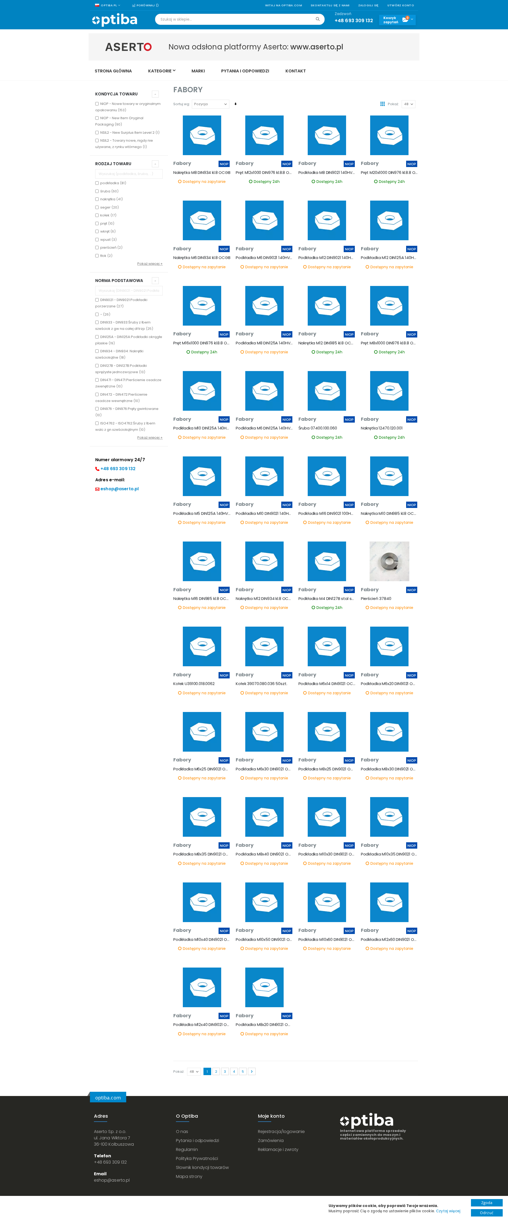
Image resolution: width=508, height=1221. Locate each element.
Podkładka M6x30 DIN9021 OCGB (264, 769)
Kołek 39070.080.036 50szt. (261, 683)
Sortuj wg (181, 104)
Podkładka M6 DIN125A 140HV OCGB (264, 428)
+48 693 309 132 (118, 469)
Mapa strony (189, 1176)
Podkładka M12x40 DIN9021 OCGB (201, 1024)
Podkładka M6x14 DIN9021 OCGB (327, 683)
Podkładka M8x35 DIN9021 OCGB (201, 854)
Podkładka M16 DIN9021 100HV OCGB (327, 513)
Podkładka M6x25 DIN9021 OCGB (201, 769)
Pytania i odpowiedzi (197, 1140)
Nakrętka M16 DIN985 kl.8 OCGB (201, 598)
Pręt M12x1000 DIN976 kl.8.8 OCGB (264, 172)
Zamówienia (271, 1140)
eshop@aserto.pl (120, 489)
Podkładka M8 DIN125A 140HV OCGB (264, 343)
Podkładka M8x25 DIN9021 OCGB (327, 769)
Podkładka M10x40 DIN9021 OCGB (201, 939)
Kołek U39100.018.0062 (194, 683)
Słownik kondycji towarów (202, 1167)
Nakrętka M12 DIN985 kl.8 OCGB (327, 343)
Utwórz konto (400, 5)
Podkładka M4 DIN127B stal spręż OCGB (327, 598)
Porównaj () (147, 5)
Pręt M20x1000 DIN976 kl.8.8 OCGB (389, 172)
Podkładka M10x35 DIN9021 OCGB (389, 854)
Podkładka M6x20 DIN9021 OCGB (389, 683)
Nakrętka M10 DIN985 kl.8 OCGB (389, 513)
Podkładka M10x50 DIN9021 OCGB (264, 939)
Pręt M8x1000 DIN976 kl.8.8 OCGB (389, 343)
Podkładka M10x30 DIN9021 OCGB (327, 854)
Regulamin (187, 1149)
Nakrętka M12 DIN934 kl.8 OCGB (264, 598)
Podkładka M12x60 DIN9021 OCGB (389, 939)
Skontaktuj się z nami (330, 5)
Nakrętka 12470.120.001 (382, 428)
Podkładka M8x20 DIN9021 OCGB (264, 1024)
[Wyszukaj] (317, 19)
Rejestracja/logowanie (281, 1131)
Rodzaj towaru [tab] (113, 163)
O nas (182, 1131)
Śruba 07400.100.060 (317, 428)
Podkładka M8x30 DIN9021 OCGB (389, 769)
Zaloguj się (368, 5)
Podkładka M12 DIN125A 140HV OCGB (389, 257)
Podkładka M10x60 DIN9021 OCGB (327, 939)
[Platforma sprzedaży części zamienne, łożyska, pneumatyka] (114, 20)
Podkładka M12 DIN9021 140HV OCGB (327, 257)
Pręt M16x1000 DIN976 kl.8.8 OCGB (201, 343)
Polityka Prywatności (197, 1158)
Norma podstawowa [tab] (119, 280)
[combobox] (240, 19)
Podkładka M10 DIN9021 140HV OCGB (264, 513)
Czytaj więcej (448, 1211)
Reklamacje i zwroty (278, 1149)
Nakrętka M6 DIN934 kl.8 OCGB (201, 257)
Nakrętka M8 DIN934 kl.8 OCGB (201, 172)
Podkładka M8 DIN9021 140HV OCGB (327, 172)
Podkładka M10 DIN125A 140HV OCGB (201, 428)
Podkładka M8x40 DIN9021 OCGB (264, 854)
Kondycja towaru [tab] (116, 94)
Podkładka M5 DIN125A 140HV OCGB (201, 513)
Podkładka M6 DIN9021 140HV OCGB (264, 257)
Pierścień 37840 (376, 598)
